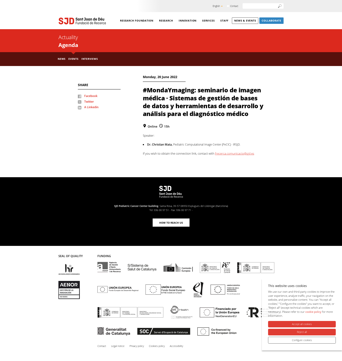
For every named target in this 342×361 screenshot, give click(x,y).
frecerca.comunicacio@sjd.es (234, 153)
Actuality (68, 37)
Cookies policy (157, 346)
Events (73, 58)
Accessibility (176, 346)
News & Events (245, 20)
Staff (224, 20)
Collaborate (271, 20)
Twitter (89, 102)
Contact (234, 6)
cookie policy (313, 311)
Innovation (187, 20)
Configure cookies (302, 340)
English (216, 6)
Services (208, 20)
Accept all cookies (302, 324)
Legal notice (118, 346)
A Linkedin (91, 107)
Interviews (89, 58)
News (62, 58)
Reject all (302, 332)
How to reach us (171, 222)
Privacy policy (136, 346)
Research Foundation (136, 20)
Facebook (90, 96)
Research (166, 20)
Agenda (68, 45)
